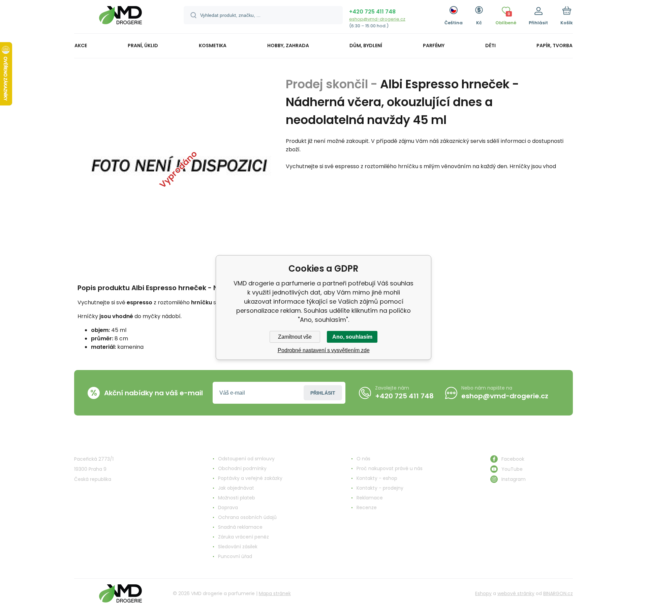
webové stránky (515, 593)
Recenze (367, 507)
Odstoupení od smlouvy (246, 458)
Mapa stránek (275, 593)
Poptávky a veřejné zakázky (250, 478)
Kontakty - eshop (377, 478)
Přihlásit (322, 393)
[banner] (120, 17)
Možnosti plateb (236, 497)
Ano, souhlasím (352, 337)
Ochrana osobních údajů (247, 517)
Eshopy (483, 593)
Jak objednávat (236, 488)
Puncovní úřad (235, 556)
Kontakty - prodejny (380, 488)
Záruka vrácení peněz (243, 536)
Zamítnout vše (295, 337)
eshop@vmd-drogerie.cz (377, 19)
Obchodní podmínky (242, 468)
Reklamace (370, 497)
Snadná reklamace (240, 527)
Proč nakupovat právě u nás (390, 468)
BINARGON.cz (558, 593)
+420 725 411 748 (372, 12)
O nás (363, 458)
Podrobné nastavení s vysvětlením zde (324, 350)
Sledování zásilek (237, 546)
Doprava (228, 507)
